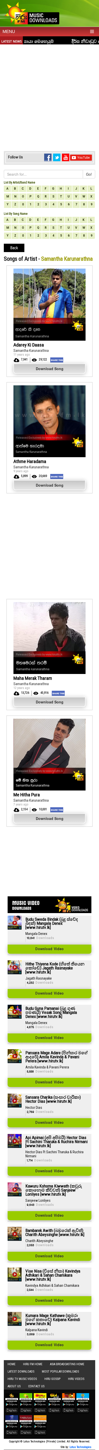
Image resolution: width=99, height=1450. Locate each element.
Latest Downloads (21, 1371)
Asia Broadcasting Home (67, 1364)
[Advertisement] (49, 96)
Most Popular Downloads (60, 1371)
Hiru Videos (76, 1379)
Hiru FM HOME (32, 1364)
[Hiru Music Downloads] (32, 12)
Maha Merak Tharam (32, 678)
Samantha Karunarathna (31, 350)
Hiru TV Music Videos (22, 1379)
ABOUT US (14, 1386)
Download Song (49, 368)
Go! (89, 174)
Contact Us (36, 1386)
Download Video (49, 949)
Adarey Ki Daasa (28, 345)
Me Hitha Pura (26, 795)
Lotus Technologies (80, 1447)
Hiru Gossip (52, 1379)
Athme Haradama (29, 461)
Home (11, 1364)
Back (14, 247)
